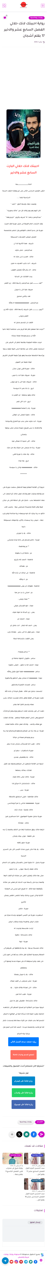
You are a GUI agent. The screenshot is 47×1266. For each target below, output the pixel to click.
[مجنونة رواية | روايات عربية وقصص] (24, 6)
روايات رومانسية (36, 18)
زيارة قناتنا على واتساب (23, 1093)
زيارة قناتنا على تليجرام (23, 1081)
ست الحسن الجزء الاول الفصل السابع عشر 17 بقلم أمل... (35, 1171)
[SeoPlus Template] (42, 1254)
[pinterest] (21, 1262)
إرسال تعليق (35, 1222)
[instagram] (16, 1262)
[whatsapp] (31, 1262)
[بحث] (4, 6)
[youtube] (11, 1262)
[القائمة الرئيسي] (43, 6)
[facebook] (35, 1262)
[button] (34, 1134)
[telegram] (26, 1262)
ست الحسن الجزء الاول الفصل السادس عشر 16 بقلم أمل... (35, 1197)
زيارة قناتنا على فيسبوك (23, 1104)
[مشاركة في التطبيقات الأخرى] (12, 1134)
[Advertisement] (23, 76)
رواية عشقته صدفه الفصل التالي (23, 1042)
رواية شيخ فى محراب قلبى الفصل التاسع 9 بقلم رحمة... (14, 1171)
